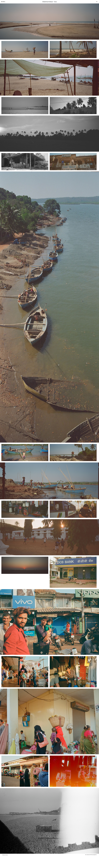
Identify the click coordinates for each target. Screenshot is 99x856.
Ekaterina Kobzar (47, 1)
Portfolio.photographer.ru (93, 854)
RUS (96, 1)
